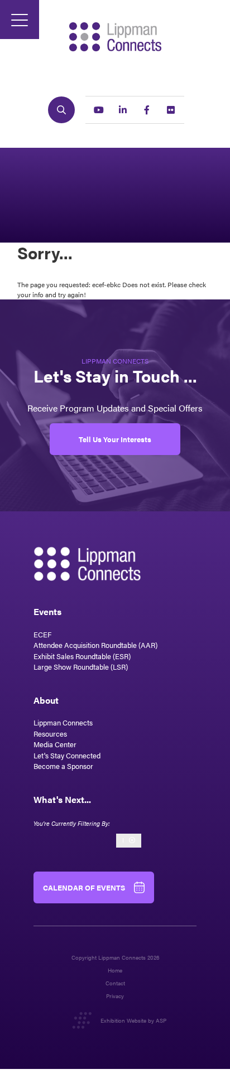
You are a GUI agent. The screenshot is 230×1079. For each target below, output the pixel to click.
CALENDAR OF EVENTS (84, 887)
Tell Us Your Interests (115, 439)
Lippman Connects (63, 722)
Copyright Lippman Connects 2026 (115, 957)
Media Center (54, 744)
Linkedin (122, 109)
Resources (50, 733)
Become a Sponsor (63, 766)
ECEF (42, 634)
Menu (19, 19)
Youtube (98, 109)
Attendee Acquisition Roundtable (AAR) (95, 645)
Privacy (115, 996)
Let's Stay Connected (66, 755)
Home (115, 970)
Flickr (170, 109)
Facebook (146, 109)
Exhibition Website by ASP (133, 1020)
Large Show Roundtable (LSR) (80, 666)
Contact (115, 983)
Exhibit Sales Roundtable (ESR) (82, 656)
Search (61, 109)
